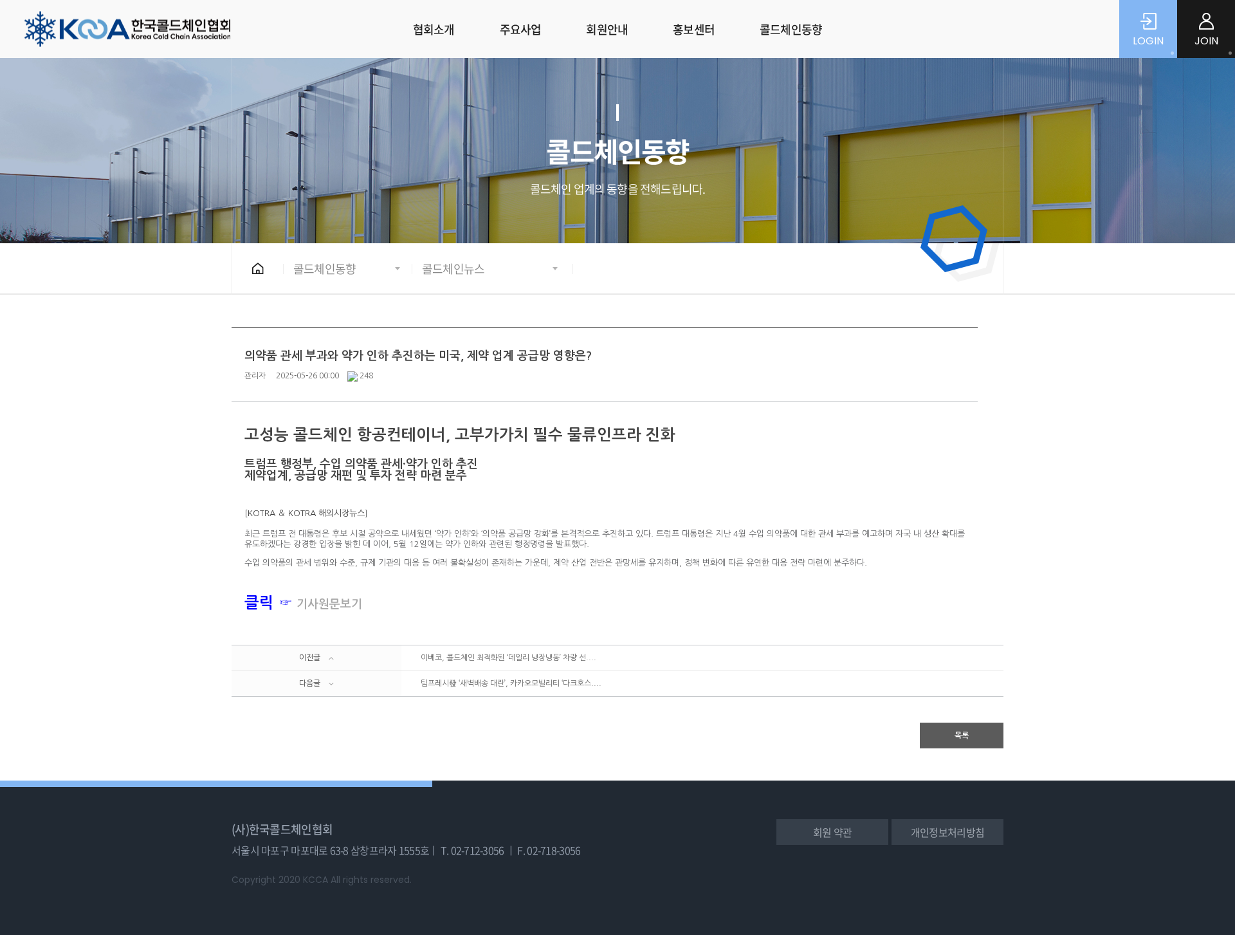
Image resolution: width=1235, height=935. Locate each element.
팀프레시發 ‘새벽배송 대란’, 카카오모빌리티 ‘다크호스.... (511, 683)
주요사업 (521, 29)
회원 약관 (832, 832)
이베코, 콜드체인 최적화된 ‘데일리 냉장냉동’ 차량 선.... (508, 658)
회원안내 (607, 29)
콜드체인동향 (791, 29)
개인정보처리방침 (947, 832)
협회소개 (434, 29)
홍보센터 (694, 29)
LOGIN (1148, 40)
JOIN (1206, 40)
